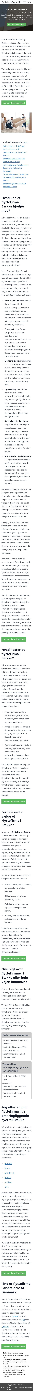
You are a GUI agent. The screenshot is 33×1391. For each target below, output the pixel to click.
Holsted (8, 1163)
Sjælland (5, 1326)
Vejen (7, 1168)
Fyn (23, 1319)
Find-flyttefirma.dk (10, 2)
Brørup (8, 1177)
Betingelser (28, 1387)
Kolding (8, 1182)
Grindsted (9, 1173)
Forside (3, 1387)
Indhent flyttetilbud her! (16, 25)
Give (7, 1187)
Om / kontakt (9, 1388)
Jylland (15, 1316)
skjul (25, 142)
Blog (15, 1387)
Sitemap (21, 1387)
